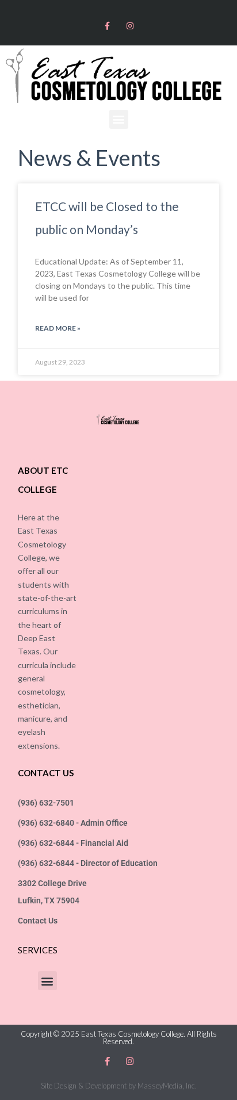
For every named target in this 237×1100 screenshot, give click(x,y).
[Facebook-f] (107, 25)
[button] (118, 119)
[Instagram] (129, 25)
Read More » (58, 328)
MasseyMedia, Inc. (167, 1085)
